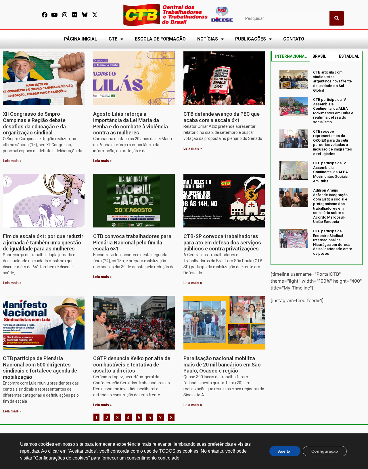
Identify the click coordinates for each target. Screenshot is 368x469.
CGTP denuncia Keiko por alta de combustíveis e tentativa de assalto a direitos (131, 364)
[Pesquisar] (336, 18)
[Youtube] (54, 15)
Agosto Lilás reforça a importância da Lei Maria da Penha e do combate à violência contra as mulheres (130, 123)
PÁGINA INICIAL (80, 39)
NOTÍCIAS (207, 39)
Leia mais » (12, 161)
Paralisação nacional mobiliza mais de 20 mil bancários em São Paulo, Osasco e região (222, 364)
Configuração (324, 451)
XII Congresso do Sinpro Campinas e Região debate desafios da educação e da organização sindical (34, 123)
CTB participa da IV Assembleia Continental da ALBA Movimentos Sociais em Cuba (330, 172)
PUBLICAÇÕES (250, 39)
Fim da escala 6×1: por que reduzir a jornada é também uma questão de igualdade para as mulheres (43, 242)
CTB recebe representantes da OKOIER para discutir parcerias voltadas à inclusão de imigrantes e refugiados (332, 142)
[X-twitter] (94, 15)
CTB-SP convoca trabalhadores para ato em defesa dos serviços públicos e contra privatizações (222, 242)
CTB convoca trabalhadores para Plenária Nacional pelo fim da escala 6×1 (132, 242)
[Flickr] (74, 15)
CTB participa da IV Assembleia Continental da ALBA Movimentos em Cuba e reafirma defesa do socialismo (333, 110)
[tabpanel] (316, 162)
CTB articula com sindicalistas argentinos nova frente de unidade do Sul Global (332, 81)
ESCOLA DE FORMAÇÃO (160, 39)
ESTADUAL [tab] (349, 56)
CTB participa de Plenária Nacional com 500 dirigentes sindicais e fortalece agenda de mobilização (40, 367)
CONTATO (293, 39)
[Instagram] (64, 15)
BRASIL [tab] (319, 56)
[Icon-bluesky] (84, 15)
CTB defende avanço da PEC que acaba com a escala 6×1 (221, 117)
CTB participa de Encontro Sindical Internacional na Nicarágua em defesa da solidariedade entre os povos (332, 242)
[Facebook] (44, 15)
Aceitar (285, 451)
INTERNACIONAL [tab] (291, 56)
